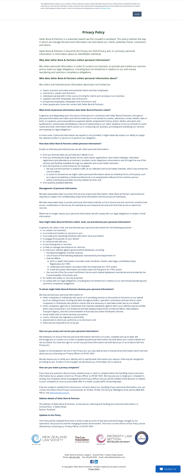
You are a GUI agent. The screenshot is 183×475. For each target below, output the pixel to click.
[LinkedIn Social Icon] (96, 461)
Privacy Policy (105, 8)
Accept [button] (137, 14)
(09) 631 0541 (74, 457)
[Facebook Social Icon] (92, 461)
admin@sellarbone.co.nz (114, 457)
